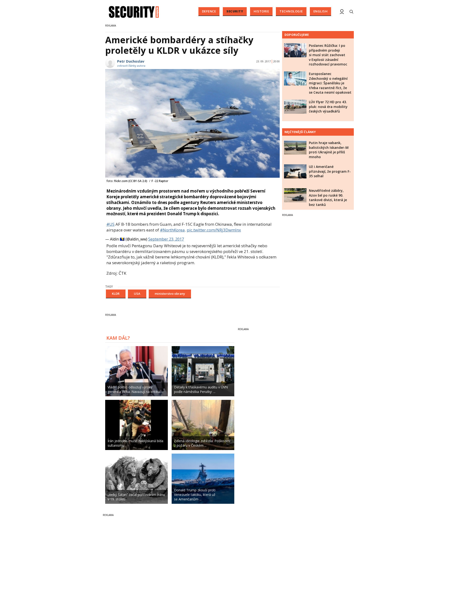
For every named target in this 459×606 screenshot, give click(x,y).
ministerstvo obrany (170, 293)
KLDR (116, 293)
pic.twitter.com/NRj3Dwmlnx (214, 230)
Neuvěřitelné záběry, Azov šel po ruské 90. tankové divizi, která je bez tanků (328, 197)
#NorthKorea (172, 230)
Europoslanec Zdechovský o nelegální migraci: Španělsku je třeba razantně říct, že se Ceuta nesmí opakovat (330, 83)
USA (137, 293)
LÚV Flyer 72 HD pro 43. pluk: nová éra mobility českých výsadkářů (328, 106)
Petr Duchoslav (130, 61)
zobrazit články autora (131, 65)
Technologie (291, 11)
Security (234, 11)
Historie (261, 11)
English (320, 11)
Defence (209, 11)
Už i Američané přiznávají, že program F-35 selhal (330, 171)
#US (110, 224)
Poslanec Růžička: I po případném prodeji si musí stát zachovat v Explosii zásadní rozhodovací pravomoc (328, 54)
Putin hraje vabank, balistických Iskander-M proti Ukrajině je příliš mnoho (329, 149)
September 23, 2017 (166, 239)
